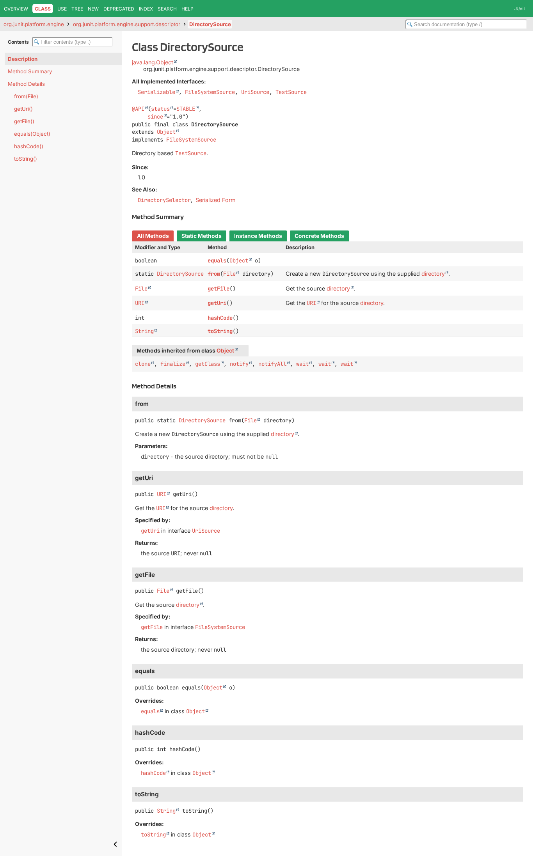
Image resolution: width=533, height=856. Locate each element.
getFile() (24, 121)
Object (166, 131)
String (144, 331)
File (229, 273)
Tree (77, 9)
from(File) (26, 96)
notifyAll (272, 363)
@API (138, 108)
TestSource (291, 92)
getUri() (23, 109)
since (155, 116)
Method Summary (30, 71)
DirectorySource (210, 24)
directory (433, 273)
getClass (207, 363)
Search (167, 9)
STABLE (185, 108)
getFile (218, 288)
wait (302, 363)
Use (62, 9)
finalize (172, 363)
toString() (25, 159)
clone (143, 363)
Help (187, 9)
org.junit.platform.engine (34, 24)
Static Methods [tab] (201, 236)
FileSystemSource (210, 92)
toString (220, 331)
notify (239, 363)
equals (217, 260)
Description (22, 59)
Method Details (26, 84)
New (93, 9)
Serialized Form (215, 200)
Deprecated (118, 9)
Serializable (156, 92)
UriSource (255, 92)
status (160, 108)
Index (146, 9)
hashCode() (28, 146)
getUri (217, 303)
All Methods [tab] (153, 236)
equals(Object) (32, 134)
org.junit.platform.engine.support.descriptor (126, 24)
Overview (16, 9)
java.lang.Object (152, 62)
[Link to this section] (188, 217)
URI (139, 303)
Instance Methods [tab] (258, 236)
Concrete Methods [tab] (319, 236)
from (214, 273)
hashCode (220, 317)
